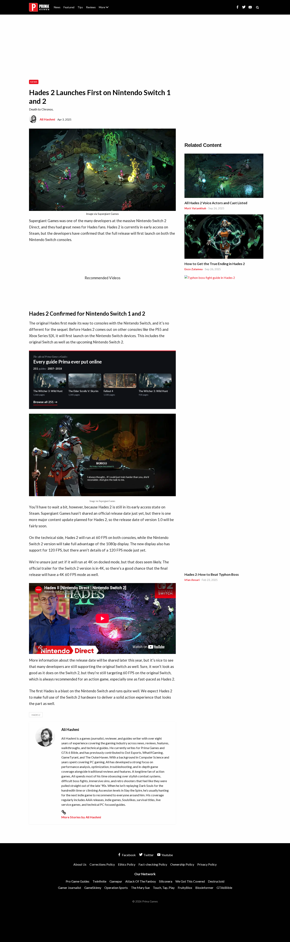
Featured (69, 7)
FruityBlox (185, 887)
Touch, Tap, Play (164, 887)
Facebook (128, 855)
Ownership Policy (182, 864)
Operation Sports (116, 887)
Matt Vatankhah (195, 208)
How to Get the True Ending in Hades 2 (214, 264)
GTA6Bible (224, 887)
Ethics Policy (126, 864)
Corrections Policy (102, 864)
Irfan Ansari (192, 579)
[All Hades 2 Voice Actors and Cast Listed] (223, 176)
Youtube (167, 855)
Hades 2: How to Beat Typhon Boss (211, 574)
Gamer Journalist (69, 887)
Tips (80, 7)
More (106, 9)
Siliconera (165, 881)
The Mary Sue (140, 887)
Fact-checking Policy (152, 864)
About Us (104, 4)
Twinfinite (99, 881)
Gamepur (115, 881)
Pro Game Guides (77, 881)
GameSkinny (92, 887)
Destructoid (216, 881)
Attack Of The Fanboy (140, 881)
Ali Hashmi (47, 119)
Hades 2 (36, 715)
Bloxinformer (204, 887)
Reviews (91, 7)
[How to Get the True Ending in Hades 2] (223, 237)
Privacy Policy (207, 864)
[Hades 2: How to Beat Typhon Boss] (223, 423)
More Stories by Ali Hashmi (81, 817)
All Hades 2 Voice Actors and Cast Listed (215, 203)
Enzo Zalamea (193, 269)
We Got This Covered (190, 881)
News (57, 7)
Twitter (148, 855)
